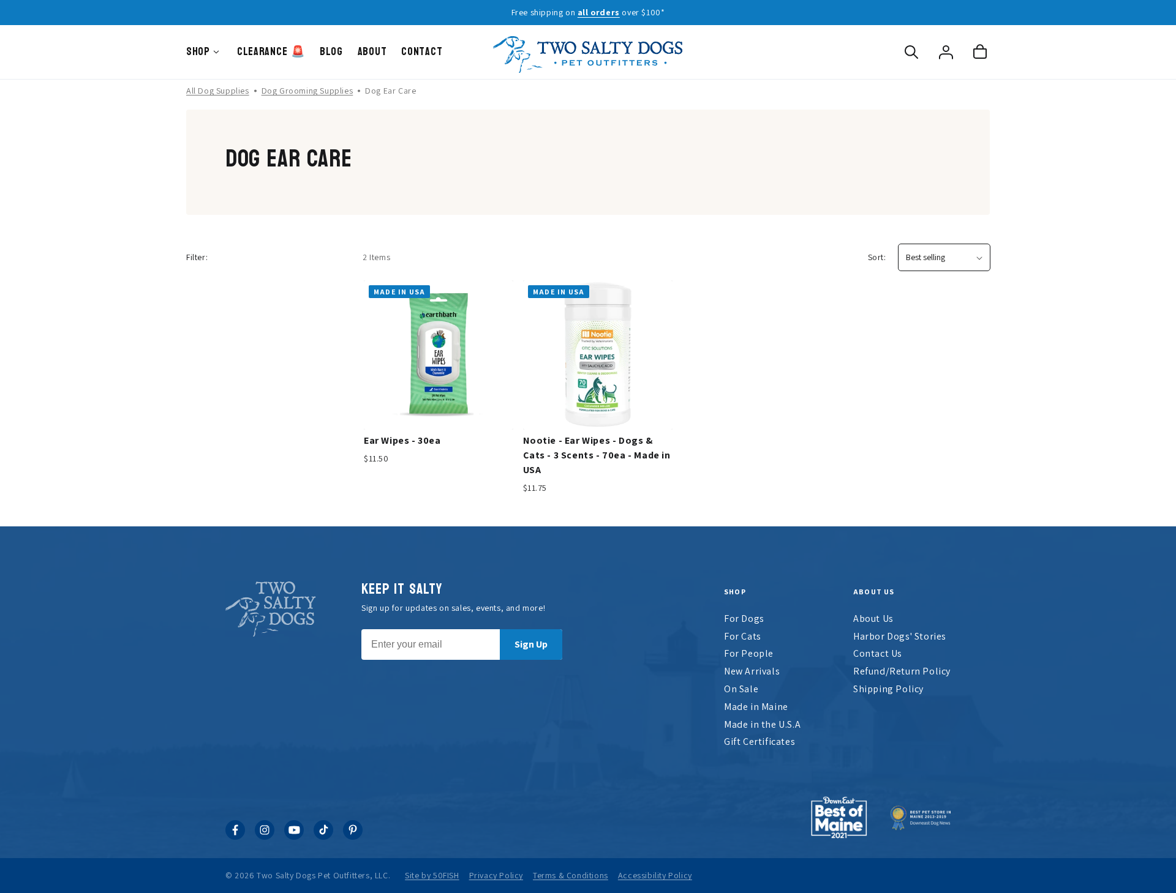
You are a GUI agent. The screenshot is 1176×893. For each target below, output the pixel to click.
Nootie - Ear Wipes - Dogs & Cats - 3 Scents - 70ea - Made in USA (597, 455)
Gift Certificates (759, 741)
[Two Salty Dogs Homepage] (588, 52)
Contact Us (877, 653)
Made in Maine (756, 706)
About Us (873, 618)
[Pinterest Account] (353, 836)
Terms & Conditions (570, 875)
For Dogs (744, 618)
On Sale (741, 688)
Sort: (877, 257)
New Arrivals (752, 671)
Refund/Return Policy (902, 671)
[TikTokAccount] (323, 836)
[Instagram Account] (264, 836)
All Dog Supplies (217, 90)
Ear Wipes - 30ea (402, 440)
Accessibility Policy (655, 875)
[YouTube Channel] (294, 836)
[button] (911, 52)
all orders (599, 12)
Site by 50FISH (432, 875)
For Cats (742, 636)
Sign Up (531, 644)
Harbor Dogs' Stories (899, 636)
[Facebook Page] (235, 836)
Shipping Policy (888, 688)
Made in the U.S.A (762, 724)
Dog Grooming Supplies (307, 90)
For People (749, 653)
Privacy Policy (496, 875)
